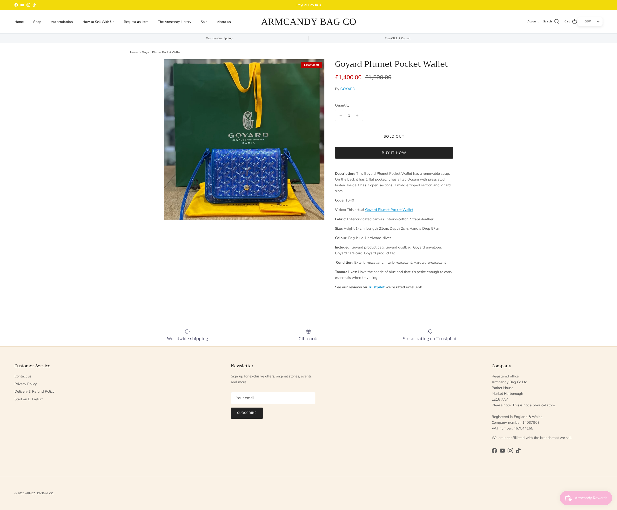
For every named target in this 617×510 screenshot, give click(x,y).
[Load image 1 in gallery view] (244, 139)
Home (19, 21)
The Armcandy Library (174, 21)
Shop (37, 21)
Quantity (342, 105)
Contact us (22, 376)
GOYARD (347, 89)
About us (224, 21)
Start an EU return (29, 399)
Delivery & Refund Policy (34, 391)
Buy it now (394, 152)
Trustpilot (376, 287)
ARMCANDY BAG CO (39, 493)
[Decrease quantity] (339, 115)
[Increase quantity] (358, 115)
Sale (204, 21)
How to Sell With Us (98, 21)
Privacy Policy (25, 384)
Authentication (62, 21)
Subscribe (247, 413)
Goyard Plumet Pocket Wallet (161, 52)
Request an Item (136, 21)
